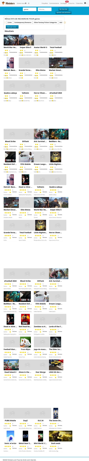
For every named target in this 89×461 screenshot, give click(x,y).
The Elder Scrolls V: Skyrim (60, 349)
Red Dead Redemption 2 (29, 326)
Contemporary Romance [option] (22, 22)
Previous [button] (4, 22)
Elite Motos (40, 70)
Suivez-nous (21, 3)
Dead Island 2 (10, 372)
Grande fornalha (26, 70)
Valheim (25, 93)
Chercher (64, 9)
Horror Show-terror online (45, 93)
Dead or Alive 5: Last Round (30, 187)
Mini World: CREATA (42, 443)
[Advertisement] (33, 115)
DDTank (25, 141)
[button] (86, 3)
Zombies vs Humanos (43, 326)
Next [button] (64, 22)
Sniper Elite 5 (25, 47)
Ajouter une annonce (63, 12)
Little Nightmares (56, 164)
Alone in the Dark (26, 372)
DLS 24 (40, 420)
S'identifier (79, 3)
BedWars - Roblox (56, 141)
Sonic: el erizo (10, 443)
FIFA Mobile (25, 164)
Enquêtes (45, 3)
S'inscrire (71, 3)
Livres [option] (10, 22)
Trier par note (11, 27)
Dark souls (55, 443)
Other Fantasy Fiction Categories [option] (45, 22)
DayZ (25, 420)
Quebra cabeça (10, 93)
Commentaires (54, 3)
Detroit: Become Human (14, 70)
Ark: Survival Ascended (44, 141)
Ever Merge (41, 372)
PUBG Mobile (10, 420)
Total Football (56, 47)
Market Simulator (56, 70)
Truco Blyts (25, 349)
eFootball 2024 (56, 93)
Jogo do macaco (40, 349)
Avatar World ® (40, 47)
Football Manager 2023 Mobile (17, 349)
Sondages (64, 3)
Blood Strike (10, 141)
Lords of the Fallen (57, 326)
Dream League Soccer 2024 (45, 164)
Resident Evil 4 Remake (14, 164)
